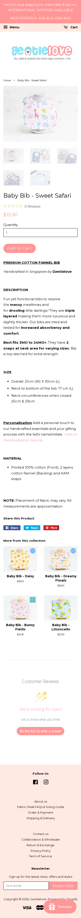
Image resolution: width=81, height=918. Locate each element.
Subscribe (63, 886)
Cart (74, 27)
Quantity (10, 225)
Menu (14, 27)
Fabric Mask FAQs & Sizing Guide (40, 807)
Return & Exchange (40, 845)
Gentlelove (38, 899)
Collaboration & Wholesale (40, 839)
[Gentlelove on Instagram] (45, 783)
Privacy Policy (41, 851)
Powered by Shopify (62, 899)
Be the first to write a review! (40, 731)
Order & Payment (40, 812)
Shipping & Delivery (40, 818)
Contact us (40, 834)
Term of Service (40, 856)
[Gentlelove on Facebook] (35, 783)
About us (40, 801)
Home (7, 80)
